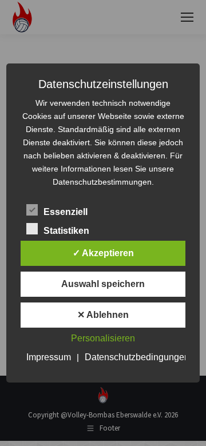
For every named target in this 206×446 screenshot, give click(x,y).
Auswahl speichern (103, 284)
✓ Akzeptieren (103, 253)
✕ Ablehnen (103, 315)
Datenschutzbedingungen (137, 357)
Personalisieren (103, 338)
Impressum (48, 357)
